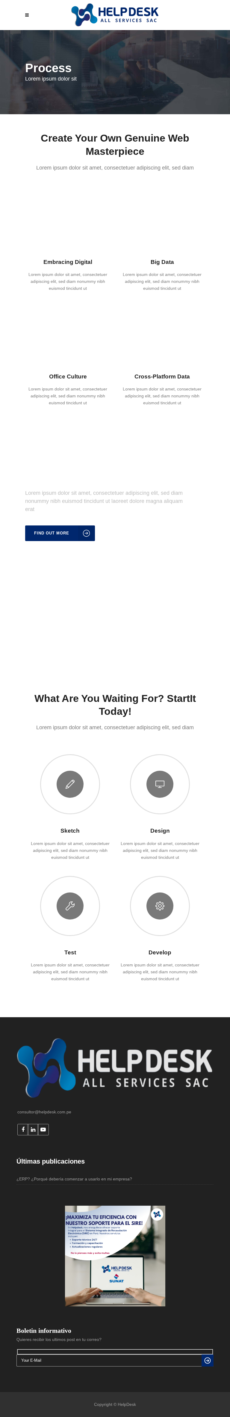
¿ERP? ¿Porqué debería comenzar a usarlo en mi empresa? (74, 1179)
